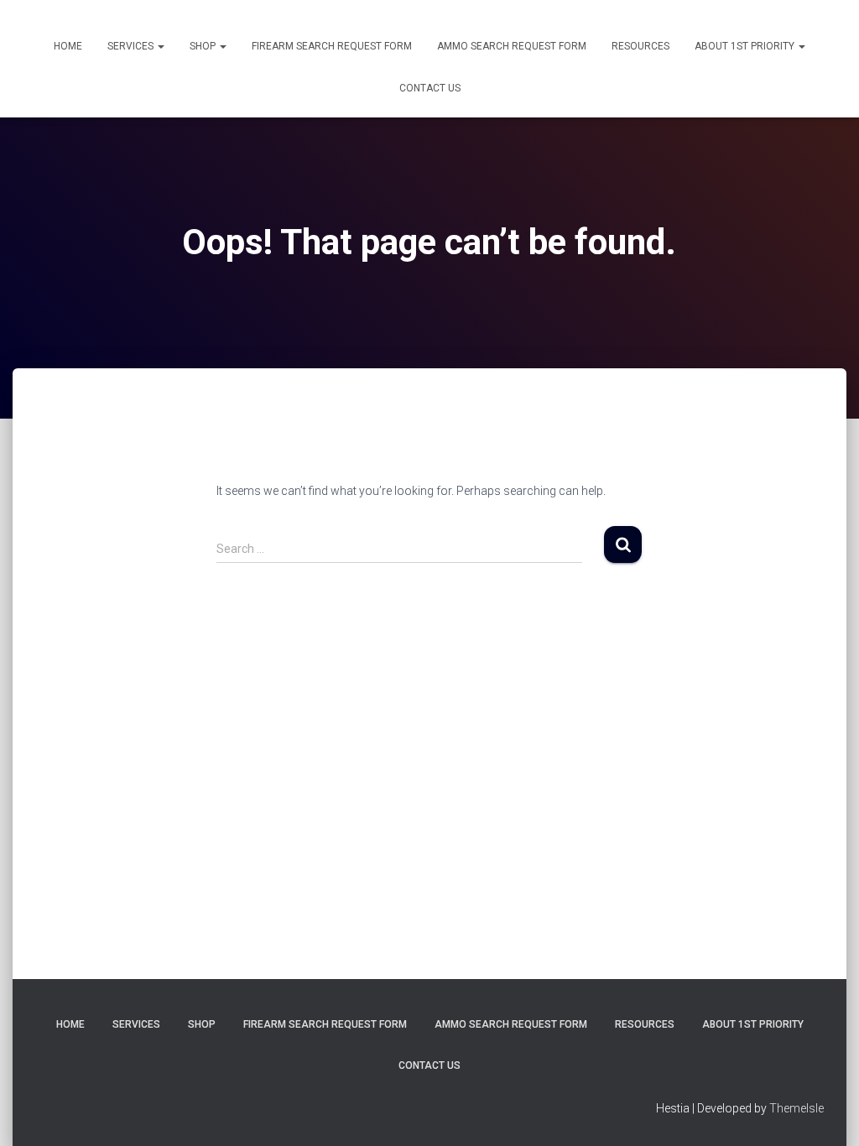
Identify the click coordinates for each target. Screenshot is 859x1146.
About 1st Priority (746, 46)
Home (68, 46)
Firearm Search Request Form (332, 46)
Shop (204, 46)
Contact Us (430, 88)
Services (131, 46)
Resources (640, 46)
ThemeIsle (796, 1108)
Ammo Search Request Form (511, 46)
